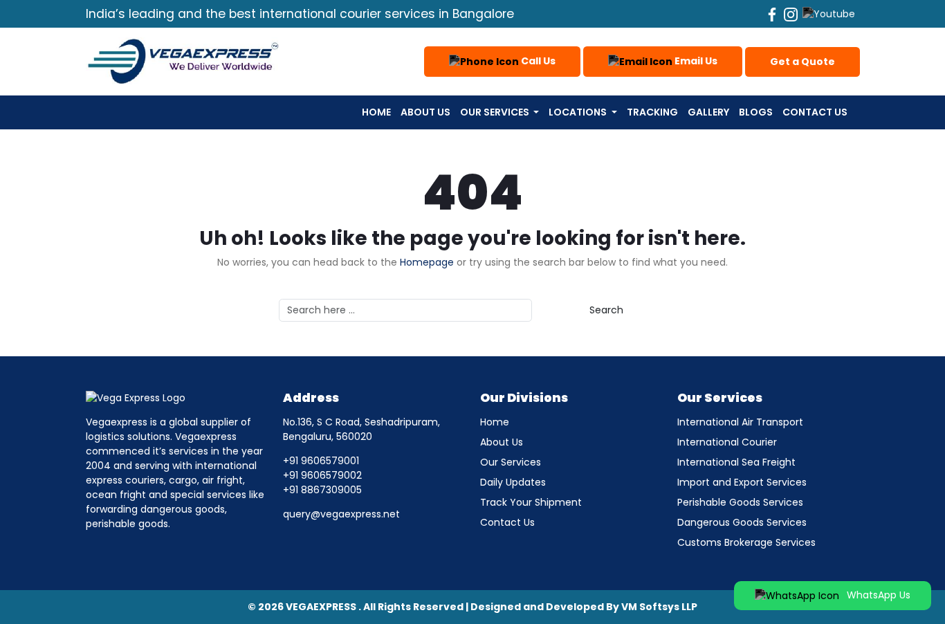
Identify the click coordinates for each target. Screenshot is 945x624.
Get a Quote (802, 61)
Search (606, 310)
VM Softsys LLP (659, 607)
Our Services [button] (495, 112)
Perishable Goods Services (740, 502)
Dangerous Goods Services (742, 522)
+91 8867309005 (322, 490)
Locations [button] (579, 112)
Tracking (652, 112)
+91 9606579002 (322, 475)
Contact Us (814, 112)
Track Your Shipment (531, 502)
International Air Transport (740, 422)
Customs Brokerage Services (746, 542)
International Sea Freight (736, 462)
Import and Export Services (742, 482)
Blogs (756, 112)
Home (376, 112)
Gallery (708, 112)
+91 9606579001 (321, 461)
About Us (425, 112)
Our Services (510, 462)
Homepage (427, 262)
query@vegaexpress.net (341, 514)
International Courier (727, 442)
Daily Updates (513, 482)
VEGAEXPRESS (321, 607)
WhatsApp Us (877, 595)
